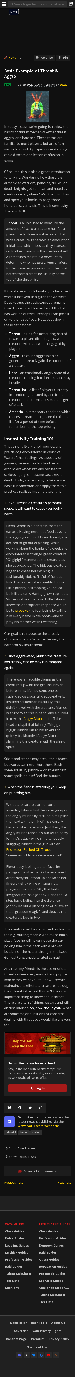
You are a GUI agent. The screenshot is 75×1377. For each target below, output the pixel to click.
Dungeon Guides (51, 1245)
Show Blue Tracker (22, 1148)
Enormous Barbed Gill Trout (28, 849)
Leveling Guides (17, 1245)
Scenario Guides (51, 1281)
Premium (38, 1339)
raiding (36, 1132)
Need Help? (18, 1323)
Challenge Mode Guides (55, 1288)
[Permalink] (40, 1108)
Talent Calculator (18, 1274)
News (12, 58)
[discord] (9, 1121)
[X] (27, 1355)
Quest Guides (49, 1259)
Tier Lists (12, 1281)
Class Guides (14, 1231)
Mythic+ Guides (16, 1252)
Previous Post (13, 1183)
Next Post (64, 1183)
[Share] (71, 4)
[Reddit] (30, 1108)
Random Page (16, 1339)
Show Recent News (22, 1157)
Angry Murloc (34, 718)
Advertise (21, 1331)
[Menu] (4, 4)
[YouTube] (48, 1355)
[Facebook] (20, 1108)
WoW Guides (15, 1224)
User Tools (39, 1323)
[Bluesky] (9, 1108)
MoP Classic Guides (54, 1224)
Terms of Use (37, 1347)
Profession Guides (18, 1259)
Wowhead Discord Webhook (38, 1126)
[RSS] (56, 1355)
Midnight (12, 1288)
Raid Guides (14, 1267)
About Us (58, 1323)
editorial (11, 1132)
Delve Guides (15, 1238)
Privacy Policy (59, 1339)
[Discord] (19, 1355)
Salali (64, 84)
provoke (21, 610)
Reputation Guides (53, 1267)
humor (24, 1132)
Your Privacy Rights (46, 1331)
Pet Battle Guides (52, 1274)
